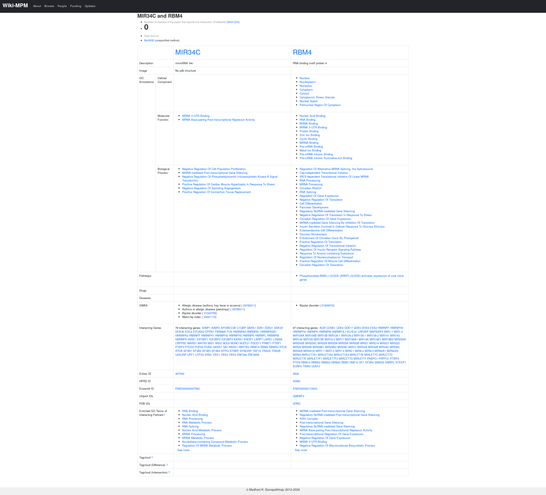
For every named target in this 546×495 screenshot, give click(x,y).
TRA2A (266, 351)
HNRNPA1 (253, 332)
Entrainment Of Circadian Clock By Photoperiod (329, 238)
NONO (235, 343)
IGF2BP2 (215, 339)
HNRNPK (248, 335)
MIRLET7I (360, 358)
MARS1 (192, 343)
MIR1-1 (388, 332)
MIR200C (311, 343)
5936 (296, 374)
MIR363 (394, 347)
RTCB (179, 351)
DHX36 (179, 332)
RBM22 (315, 362)
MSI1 (211, 343)
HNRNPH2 (221, 335)
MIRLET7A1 (309, 355)
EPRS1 (209, 332)
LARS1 (268, 339)
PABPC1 (372, 358)
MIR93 (297, 355)
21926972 (327, 305)
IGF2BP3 (227, 339)
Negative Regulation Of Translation (321, 199)
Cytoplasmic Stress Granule (317, 97)
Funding (75, 6)
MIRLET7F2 (330, 358)
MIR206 (333, 343)
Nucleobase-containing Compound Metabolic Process (215, 442)
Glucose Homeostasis (313, 234)
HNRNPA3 (181, 335)
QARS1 (217, 347)
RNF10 (354, 362)
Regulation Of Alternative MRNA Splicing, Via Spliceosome (336, 169)
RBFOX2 (244, 347)
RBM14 (255, 347)
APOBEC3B (228, 328)
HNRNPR (181, 339)
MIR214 (374, 343)
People (62, 6)
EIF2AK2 (198, 332)
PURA (208, 347)
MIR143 (395, 335)
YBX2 (224, 355)
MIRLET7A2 (325, 355)
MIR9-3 (369, 351)
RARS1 (233, 347)
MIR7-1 (320, 351)
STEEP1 (400, 362)
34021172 (209, 317)
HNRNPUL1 (339, 332)
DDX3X (278, 328)
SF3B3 (206, 351)
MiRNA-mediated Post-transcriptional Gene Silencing (214, 173)
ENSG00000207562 (187, 388)
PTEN (296, 362)
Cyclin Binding (308, 139)
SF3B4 (216, 351)
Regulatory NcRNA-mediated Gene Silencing (327, 211)
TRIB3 (307, 366)
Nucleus (305, 78)
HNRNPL (260, 335)
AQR (322, 328)
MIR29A (307, 347)
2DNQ (296, 403)
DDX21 (269, 328)
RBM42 (335, 362)
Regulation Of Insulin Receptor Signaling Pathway (330, 249)
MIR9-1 (349, 351)
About (37, 6)
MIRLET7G (346, 358)
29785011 (249, 305)
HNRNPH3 (235, 335)
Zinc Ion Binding (310, 135)
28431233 (233, 22)
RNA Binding (307, 120)
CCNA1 (330, 328)
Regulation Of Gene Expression (319, 196)
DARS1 (251, 328)
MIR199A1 (351, 339)
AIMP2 (215, 328)
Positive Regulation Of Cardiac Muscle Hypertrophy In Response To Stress (228, 184)
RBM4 (302, 52)
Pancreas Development (314, 207)
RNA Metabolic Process (197, 422)
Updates (90, 6)
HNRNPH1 (207, 335)
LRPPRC (180, 343)
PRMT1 (267, 343)
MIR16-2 (330, 339)
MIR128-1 (334, 335)
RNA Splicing (308, 192)
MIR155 (308, 339)
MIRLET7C (371, 355)
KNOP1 (248, 339)
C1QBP (241, 328)
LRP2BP (363, 332)
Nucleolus (306, 86)
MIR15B (319, 339)
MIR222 (395, 343)
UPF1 (190, 355)
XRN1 (208, 355)
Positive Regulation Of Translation (321, 242)
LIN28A (277, 339)
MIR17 (340, 339)
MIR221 (384, 343)
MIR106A (298, 335)
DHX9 (365, 328)
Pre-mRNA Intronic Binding (316, 154)
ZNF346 (242, 355)
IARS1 (192, 339)
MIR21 (364, 343)
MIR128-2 (347, 335)
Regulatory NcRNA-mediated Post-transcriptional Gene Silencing (339, 415)
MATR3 (202, 343)
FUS (229, 332)
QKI (225, 347)
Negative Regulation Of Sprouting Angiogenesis (211, 188)
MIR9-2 (359, 351)
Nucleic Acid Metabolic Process (202, 430)
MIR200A (400, 339)
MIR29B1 (318, 347)
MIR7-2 (329, 351)
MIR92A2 (392, 351)
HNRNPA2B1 (268, 332)
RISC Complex (309, 419)
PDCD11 (256, 343)
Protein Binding (309, 131)
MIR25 (297, 347)
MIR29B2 (331, 347)
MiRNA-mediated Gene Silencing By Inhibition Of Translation (337, 223)
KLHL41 (352, 332)
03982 (296, 381)
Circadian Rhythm (311, 188)
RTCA (283, 347)
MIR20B (354, 343)
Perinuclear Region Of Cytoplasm (320, 105)
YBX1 (216, 355)
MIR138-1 (360, 335)
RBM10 (305, 362)
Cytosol (304, 93)
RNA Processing (310, 180)
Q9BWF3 (298, 396)
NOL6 (226, 343)
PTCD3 (189, 347)
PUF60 (199, 347)
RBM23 (325, 362)
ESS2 (373, 328)
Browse (49, 6)
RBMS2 (274, 347)
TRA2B (276, 351)
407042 (179, 374)
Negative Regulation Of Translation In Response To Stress (336, 215)
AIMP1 (206, 328)
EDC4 (188, 332)
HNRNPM (273, 335)
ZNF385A (253, 355)
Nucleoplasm (308, 82)
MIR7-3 (339, 351)
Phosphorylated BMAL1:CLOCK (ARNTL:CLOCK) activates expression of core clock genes (352, 278)
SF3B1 (187, 351)
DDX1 (260, 328)
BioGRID (149, 40)
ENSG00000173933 (305, 388)
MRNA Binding (309, 123)
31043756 (210, 313)
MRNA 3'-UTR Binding (195, 116)
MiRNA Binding (309, 143)
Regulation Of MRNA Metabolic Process (207, 445)
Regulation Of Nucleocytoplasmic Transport (326, 257)
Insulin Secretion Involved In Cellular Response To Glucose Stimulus (342, 226)
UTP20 (199, 355)
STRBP (234, 351)
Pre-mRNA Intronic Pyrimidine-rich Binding (326, 158)
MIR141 (384, 335)
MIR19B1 (375, 339)
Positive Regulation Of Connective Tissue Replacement (216, 192)
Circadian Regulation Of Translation (321, 265)
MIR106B (311, 335)
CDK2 (340, 328)
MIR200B (298, 343)
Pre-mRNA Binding (311, 146)
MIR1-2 (398, 332)
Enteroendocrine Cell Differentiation (321, 230)
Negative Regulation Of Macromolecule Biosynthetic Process (337, 445)
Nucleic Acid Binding (312, 116)
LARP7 (258, 339)
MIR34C (187, 52)
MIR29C (342, 347)
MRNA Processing (311, 184)
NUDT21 (245, 343)
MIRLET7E (299, 358)
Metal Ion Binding (310, 150)
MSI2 (218, 343)
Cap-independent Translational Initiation (324, 173)
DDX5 (357, 328)
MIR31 (352, 347)
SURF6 (297, 366)
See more (183, 450)
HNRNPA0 (239, 332)
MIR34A (362, 347)
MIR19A (364, 339)
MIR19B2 (388, 339)
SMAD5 (379, 362)
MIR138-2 (373, 335)
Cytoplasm (306, 89)
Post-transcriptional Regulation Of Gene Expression (331, 434)
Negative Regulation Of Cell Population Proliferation (214, 169)
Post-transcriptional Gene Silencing (321, 422)
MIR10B (323, 335)
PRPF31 (384, 358)
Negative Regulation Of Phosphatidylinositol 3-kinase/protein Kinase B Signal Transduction (229, 178)
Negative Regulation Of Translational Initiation (328, 246)
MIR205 (322, 343)
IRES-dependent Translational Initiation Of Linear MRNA (334, 176)
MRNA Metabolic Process (198, 438)
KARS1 (238, 339)
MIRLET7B (356, 355)
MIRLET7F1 (314, 358)
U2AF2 (315, 366)
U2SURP (180, 355)
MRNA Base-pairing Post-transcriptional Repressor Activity (218, 120)
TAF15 (257, 351)
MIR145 (297, 339)
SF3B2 (197, 351)
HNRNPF (194, 335)
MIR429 (297, 351)
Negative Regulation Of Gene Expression (325, 438)
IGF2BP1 (202, 339)
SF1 (361, 362)
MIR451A (309, 351)
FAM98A (220, 332)
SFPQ (225, 351)
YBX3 (232, 355)
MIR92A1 (380, 351)
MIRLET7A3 (341, 355)
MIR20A (343, 343)
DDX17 (348, 328)
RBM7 (345, 362)
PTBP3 (179, 347)
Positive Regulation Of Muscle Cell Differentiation (330, 261)
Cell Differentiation (311, 203)
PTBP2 (394, 358)
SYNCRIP (246, 351)
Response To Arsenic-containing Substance (327, 253)
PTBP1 (276, 343)
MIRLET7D (385, 355)
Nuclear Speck (309, 101)
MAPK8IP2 (376, 332)
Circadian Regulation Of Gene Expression (325, 219)
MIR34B (373, 347)
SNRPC (390, 362)
